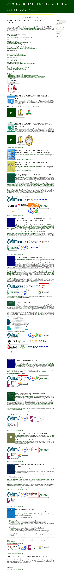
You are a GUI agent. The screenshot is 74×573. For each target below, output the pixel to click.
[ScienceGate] (12, 208)
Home (20, 15)
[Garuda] (23, 208)
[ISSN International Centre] (12, 386)
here (35, 194)
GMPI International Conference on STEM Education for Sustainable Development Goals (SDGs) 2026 (26, 77)
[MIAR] (44, 202)
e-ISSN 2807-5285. (15, 275)
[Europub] (23, 349)
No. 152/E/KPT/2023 (41, 313)
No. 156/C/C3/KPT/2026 (48, 485)
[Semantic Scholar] (12, 355)
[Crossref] (44, 294)
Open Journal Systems (60, 14)
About (24, 15)
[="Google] (33, 214)
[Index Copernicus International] (33, 202)
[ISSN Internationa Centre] (33, 421)
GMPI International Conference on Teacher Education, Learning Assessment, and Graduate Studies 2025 (26, 76)
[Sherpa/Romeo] (44, 208)
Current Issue (16, 120)
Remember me (60, 23)
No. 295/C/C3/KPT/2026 (38, 192)
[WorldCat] (44, 343)
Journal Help (58, 16)
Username (57, 20)
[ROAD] (23, 214)
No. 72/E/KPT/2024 (13, 235)
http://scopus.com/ (29, 252)
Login (29, 15)
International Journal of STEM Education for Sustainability (17, 187)
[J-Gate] (33, 208)
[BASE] (12, 214)
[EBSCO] (23, 202)
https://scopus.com (20, 194)
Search (39, 15)
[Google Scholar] (23, 250)
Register (34, 15)
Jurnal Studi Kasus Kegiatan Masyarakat (15, 46)
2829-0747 (43, 538)
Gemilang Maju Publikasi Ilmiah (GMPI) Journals (32, 17)
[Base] (44, 421)
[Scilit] (12, 343)
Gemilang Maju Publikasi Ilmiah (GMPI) (41, 184)
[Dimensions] (33, 244)
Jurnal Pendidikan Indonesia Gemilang (22, 259)
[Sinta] (12, 202)
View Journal (10, 120)
